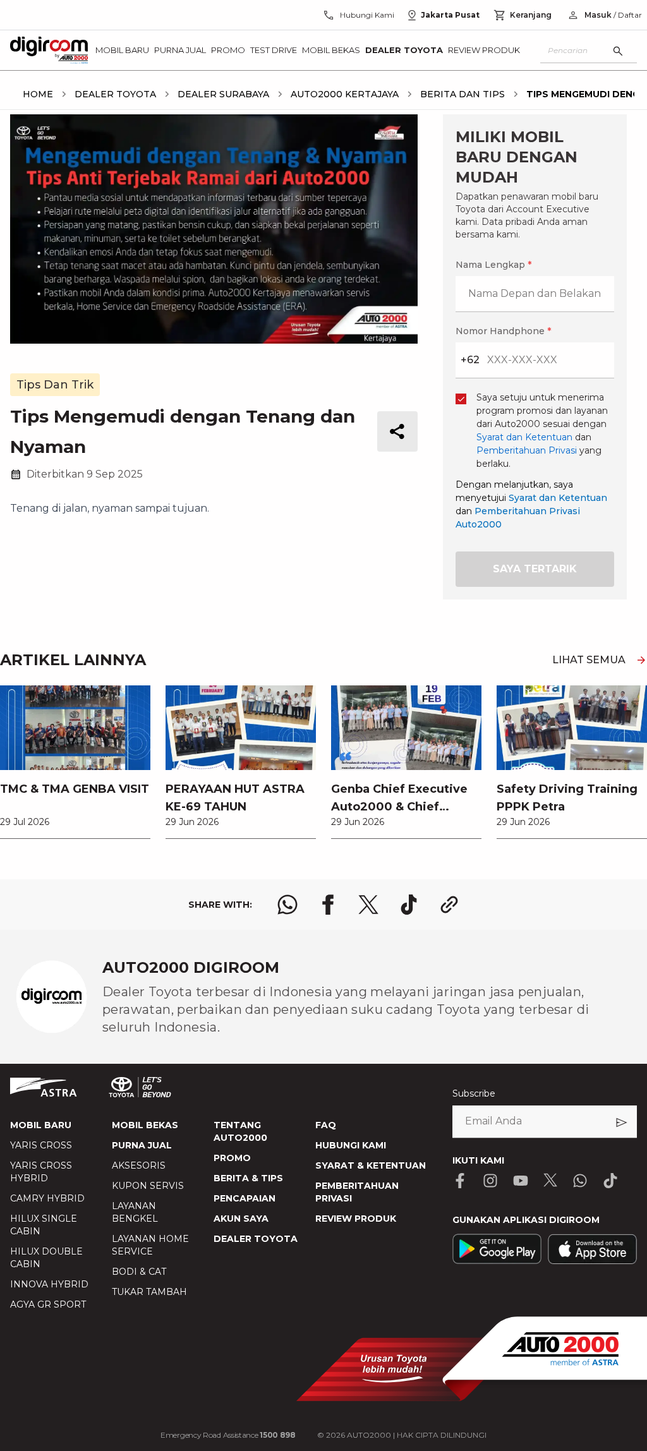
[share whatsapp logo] (287, 904)
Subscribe (473, 1093)
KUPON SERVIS (148, 1185)
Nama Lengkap (493, 264)
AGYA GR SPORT (48, 1304)
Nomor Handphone (503, 331)
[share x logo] (368, 904)
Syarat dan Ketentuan (558, 497)
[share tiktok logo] (409, 904)
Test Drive (273, 50)
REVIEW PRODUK (355, 1218)
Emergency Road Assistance (228, 1435)
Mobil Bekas (331, 50)
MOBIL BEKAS (145, 1125)
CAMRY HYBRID (47, 1198)
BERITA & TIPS (248, 1178)
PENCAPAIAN (244, 1198)
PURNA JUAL (142, 1145)
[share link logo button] (449, 904)
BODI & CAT (139, 1271)
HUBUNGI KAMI (350, 1145)
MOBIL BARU (40, 1125)
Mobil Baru (122, 50)
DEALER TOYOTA (256, 1238)
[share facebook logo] (328, 904)
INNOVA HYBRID (49, 1284)
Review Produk (484, 50)
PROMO (232, 1158)
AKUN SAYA (241, 1218)
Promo (228, 50)
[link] (75, 761)
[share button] (397, 431)
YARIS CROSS (41, 1145)
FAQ (325, 1125)
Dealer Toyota (404, 50)
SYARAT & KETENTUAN (370, 1165)
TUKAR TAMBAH (149, 1291)
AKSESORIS (139, 1165)
